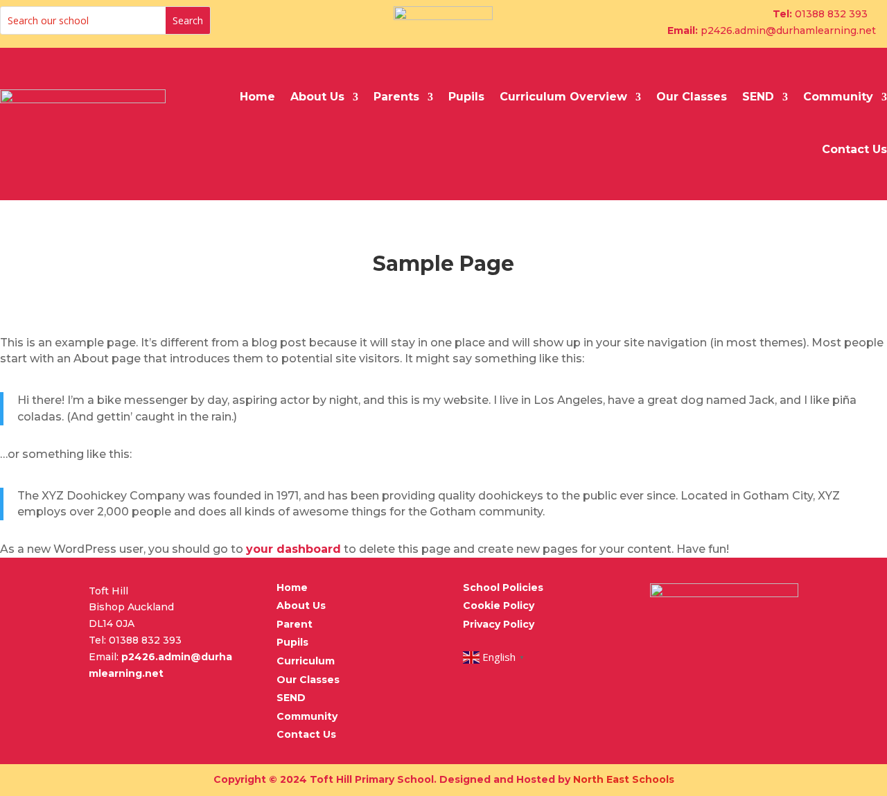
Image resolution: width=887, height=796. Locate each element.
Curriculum (305, 661)
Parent (294, 624)
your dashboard (293, 549)
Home (257, 96)
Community (838, 96)
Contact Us (854, 149)
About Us (317, 96)
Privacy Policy (498, 624)
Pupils (466, 96)
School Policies (503, 587)
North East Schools (623, 779)
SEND (758, 96)
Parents (396, 96)
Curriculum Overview (563, 96)
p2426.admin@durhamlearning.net (788, 30)
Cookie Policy (498, 605)
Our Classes (691, 96)
